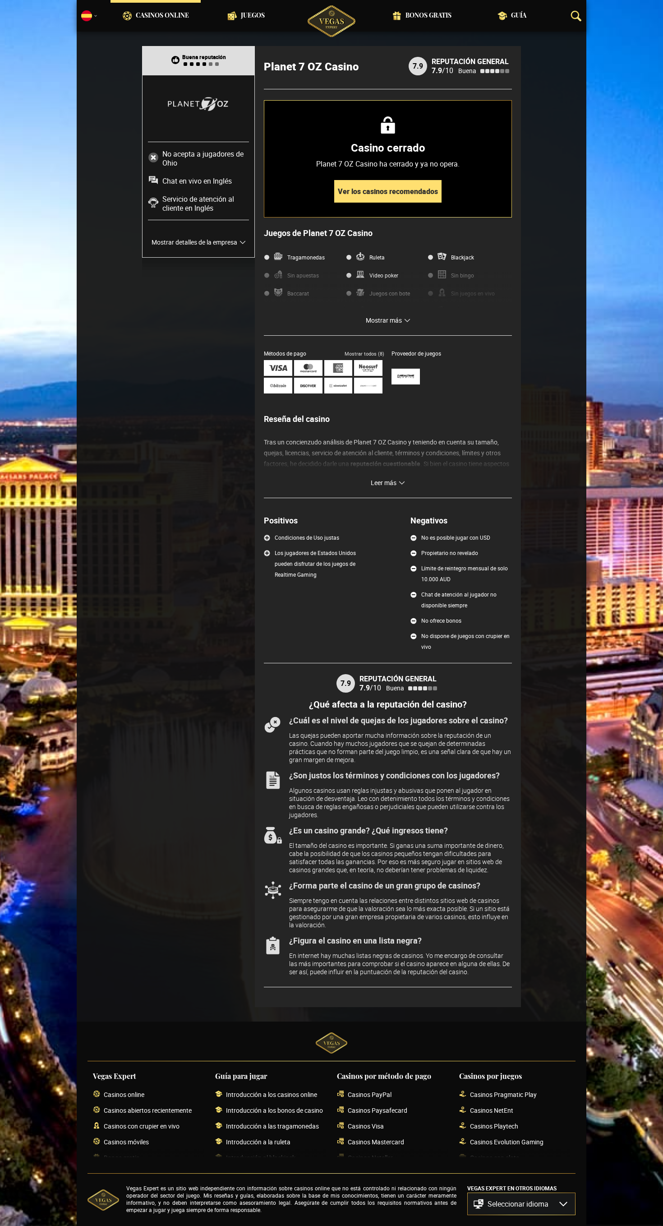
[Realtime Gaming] (405, 376)
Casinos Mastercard (376, 1142)
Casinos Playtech (494, 1126)
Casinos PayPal (369, 1094)
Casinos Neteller (370, 1157)
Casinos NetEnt (491, 1110)
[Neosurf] (368, 368)
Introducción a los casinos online (271, 1094)
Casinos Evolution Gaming (506, 1142)
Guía (518, 16)
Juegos (253, 16)
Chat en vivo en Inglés (197, 180)
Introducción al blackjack (260, 1157)
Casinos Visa (366, 1126)
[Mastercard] (308, 368)
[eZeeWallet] (338, 385)
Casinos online (162, 16)
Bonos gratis (428, 16)
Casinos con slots (494, 1157)
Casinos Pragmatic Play (503, 1094)
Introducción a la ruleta (258, 1142)
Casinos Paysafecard (377, 1110)
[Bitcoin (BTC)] (278, 385)
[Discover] (308, 385)
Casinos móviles (126, 1142)
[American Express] (338, 368)
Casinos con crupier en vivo (142, 1126)
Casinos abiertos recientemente (148, 1110)
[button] (521, 1204)
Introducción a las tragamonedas (272, 1126)
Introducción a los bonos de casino (274, 1110)
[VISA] (278, 368)
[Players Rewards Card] (368, 385)
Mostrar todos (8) (364, 353)
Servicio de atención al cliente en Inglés (198, 203)
